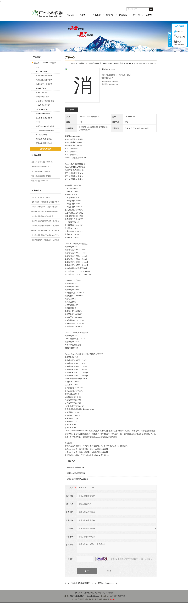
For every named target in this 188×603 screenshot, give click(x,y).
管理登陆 (121, 596)
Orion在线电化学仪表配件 (45, 130)
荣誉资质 (123, 15)
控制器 (38, 122)
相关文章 (37, 190)
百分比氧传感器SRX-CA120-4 (41, 176)
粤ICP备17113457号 (77, 596)
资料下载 (136, 15)
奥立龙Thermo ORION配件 (45, 63)
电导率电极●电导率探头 (44, 76)
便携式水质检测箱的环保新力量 (42, 216)
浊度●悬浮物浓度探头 (43, 105)
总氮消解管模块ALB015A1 (77, 479)
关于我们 (83, 15)
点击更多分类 (45, 149)
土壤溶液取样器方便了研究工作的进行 (44, 207)
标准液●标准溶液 (42, 92)
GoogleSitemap (93, 596)
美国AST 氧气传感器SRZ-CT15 (42, 162)
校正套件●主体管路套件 (44, 118)
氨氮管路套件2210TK (75, 467)
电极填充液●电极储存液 (44, 84)
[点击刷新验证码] (101, 559)
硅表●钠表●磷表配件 (43, 114)
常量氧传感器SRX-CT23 (39, 181)
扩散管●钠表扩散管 (42, 97)
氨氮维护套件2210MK (76, 473)
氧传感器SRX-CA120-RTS (40, 171)
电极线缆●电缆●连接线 (44, 139)
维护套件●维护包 (42, 109)
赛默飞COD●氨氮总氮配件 (45, 126)
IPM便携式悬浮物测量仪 (80, 583)
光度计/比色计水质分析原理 (40, 197)
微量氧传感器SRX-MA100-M (41, 167)
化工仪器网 (112, 596)
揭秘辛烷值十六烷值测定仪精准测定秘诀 (45, 202)
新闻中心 (110, 15)
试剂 (37, 67)
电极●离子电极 (41, 88)
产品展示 (97, 15)
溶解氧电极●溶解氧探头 (44, 80)
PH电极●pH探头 (41, 71)
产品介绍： (71, 110)
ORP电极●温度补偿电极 (44, 143)
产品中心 (91, 63)
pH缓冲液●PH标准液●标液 (45, 101)
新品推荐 (37, 155)
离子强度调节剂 (41, 135)
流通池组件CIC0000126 (107, 583)
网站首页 (70, 15)
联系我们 (149, 15)
